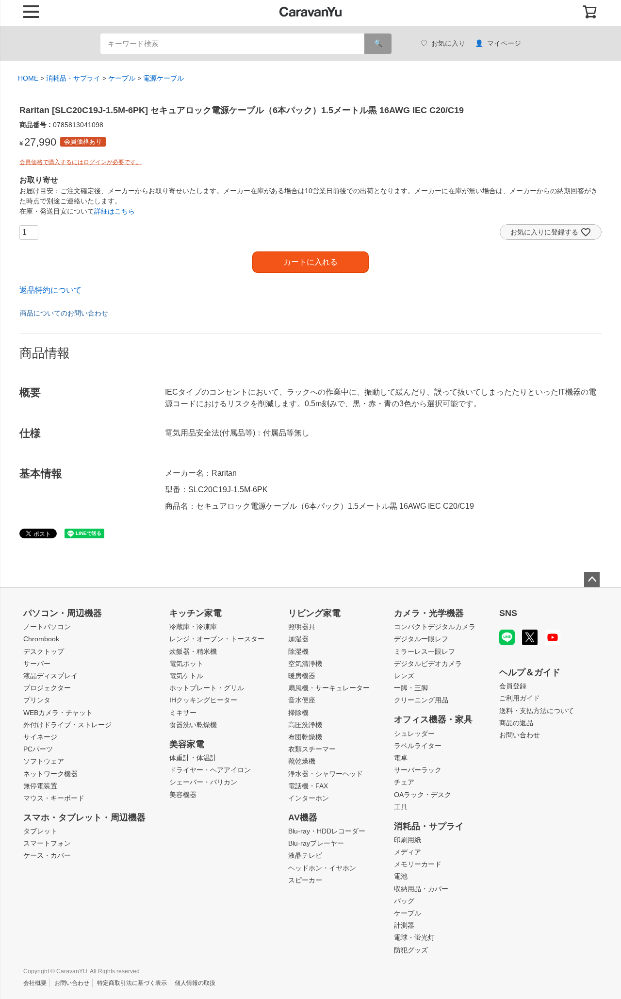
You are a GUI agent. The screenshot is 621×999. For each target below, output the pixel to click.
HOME (28, 78)
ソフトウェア (43, 761)
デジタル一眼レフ (421, 639)
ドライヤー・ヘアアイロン (210, 770)
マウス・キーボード (53, 798)
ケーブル (121, 78)
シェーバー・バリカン (203, 782)
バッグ (404, 901)
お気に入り (448, 43)
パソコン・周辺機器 (62, 613)
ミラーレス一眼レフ (424, 651)
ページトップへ (592, 579)
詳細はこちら (114, 211)
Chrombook (41, 639)
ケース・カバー (47, 855)
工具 (401, 807)
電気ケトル (186, 676)
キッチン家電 (195, 613)
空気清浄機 (305, 663)
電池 (401, 876)
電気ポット (186, 663)
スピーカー (305, 880)
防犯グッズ (411, 950)
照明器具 (301, 627)
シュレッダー (414, 733)
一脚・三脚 (411, 688)
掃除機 (298, 712)
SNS (508, 613)
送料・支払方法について (536, 711)
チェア (404, 782)
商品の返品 (516, 723)
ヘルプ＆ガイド (529, 672)
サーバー (36, 663)
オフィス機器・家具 (433, 719)
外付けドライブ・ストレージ (67, 725)
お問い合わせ (519, 735)
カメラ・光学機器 (429, 613)
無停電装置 (40, 786)
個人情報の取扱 (195, 983)
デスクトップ (43, 651)
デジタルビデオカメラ (428, 663)
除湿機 (298, 651)
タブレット (40, 831)
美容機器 (182, 795)
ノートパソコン (47, 627)
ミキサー (182, 712)
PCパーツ (38, 749)
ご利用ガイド (519, 698)
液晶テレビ (305, 855)
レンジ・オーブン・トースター (216, 639)
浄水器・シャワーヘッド (325, 774)
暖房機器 (301, 676)
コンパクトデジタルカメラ (434, 627)
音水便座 (301, 700)
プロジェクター (47, 688)
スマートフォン (47, 843)
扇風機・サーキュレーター (329, 688)
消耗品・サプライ (73, 78)
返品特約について (50, 290)
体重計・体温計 (193, 758)
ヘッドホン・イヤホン (322, 868)
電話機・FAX (308, 786)
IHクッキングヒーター (203, 700)
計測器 (404, 925)
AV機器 (302, 817)
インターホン (308, 798)
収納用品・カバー (421, 889)
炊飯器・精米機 (193, 651)
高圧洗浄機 (305, 725)
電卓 (401, 758)
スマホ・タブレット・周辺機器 (84, 817)
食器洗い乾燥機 (193, 725)
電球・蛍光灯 (414, 937)
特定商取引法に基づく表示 (132, 983)
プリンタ (36, 700)
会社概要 (35, 983)
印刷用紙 (407, 840)
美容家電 (186, 744)
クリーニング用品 (421, 700)
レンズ (404, 676)
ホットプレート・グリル (206, 688)
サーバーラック (417, 770)
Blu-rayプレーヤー (316, 843)
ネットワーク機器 (50, 774)
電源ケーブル (163, 78)
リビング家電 (314, 613)
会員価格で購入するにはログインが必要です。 (80, 162)
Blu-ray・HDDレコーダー (326, 831)
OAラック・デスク (422, 795)
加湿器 (298, 639)
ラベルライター (417, 745)
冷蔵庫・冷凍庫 (193, 627)
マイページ (504, 43)
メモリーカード (417, 864)
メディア (407, 852)
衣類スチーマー (312, 749)
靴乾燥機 (301, 761)
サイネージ (40, 737)
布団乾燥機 (305, 737)
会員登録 (512, 686)
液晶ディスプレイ (50, 676)
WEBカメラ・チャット (58, 712)
